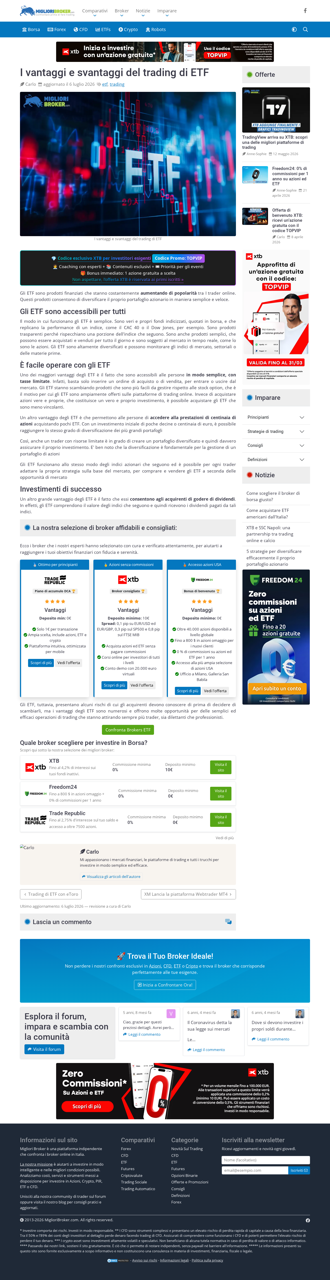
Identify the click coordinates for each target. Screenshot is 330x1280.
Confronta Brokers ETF (128, 730)
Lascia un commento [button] (62, 922)
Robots (158, 29)
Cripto (192, 966)
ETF (177, 966)
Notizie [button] (143, 11)
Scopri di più (41, 662)
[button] (294, 29)
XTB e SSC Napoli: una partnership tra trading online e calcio (269, 534)
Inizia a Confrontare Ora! (167, 985)
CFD (83, 29)
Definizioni (257, 459)
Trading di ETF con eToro (53, 894)
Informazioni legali (174, 1260)
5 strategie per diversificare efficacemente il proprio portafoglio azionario (274, 557)
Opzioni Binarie (184, 1175)
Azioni (155, 966)
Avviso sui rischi (144, 1260)
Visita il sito (221, 767)
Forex (59, 29)
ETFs (105, 29)
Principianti (258, 417)
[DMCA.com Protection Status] (118, 1260)
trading (117, 84)
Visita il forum (46, 1049)
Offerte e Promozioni (189, 1182)
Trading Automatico (138, 1188)
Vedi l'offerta (68, 662)
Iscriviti (297, 1170)
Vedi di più (225, 837)
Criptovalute (132, 1175)
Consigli (255, 445)
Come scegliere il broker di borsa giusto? (273, 496)
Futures (127, 1168)
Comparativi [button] (95, 11)
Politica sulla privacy (207, 1260)
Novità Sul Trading (187, 1148)
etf (105, 84)
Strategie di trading (266, 431)
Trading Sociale (134, 1182)
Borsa (33, 29)
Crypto (130, 29)
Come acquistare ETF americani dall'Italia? (267, 513)
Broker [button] (122, 11)
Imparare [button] (167, 11)
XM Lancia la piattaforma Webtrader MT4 (186, 894)
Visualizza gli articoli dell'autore (113, 876)
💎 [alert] (127, 268)
